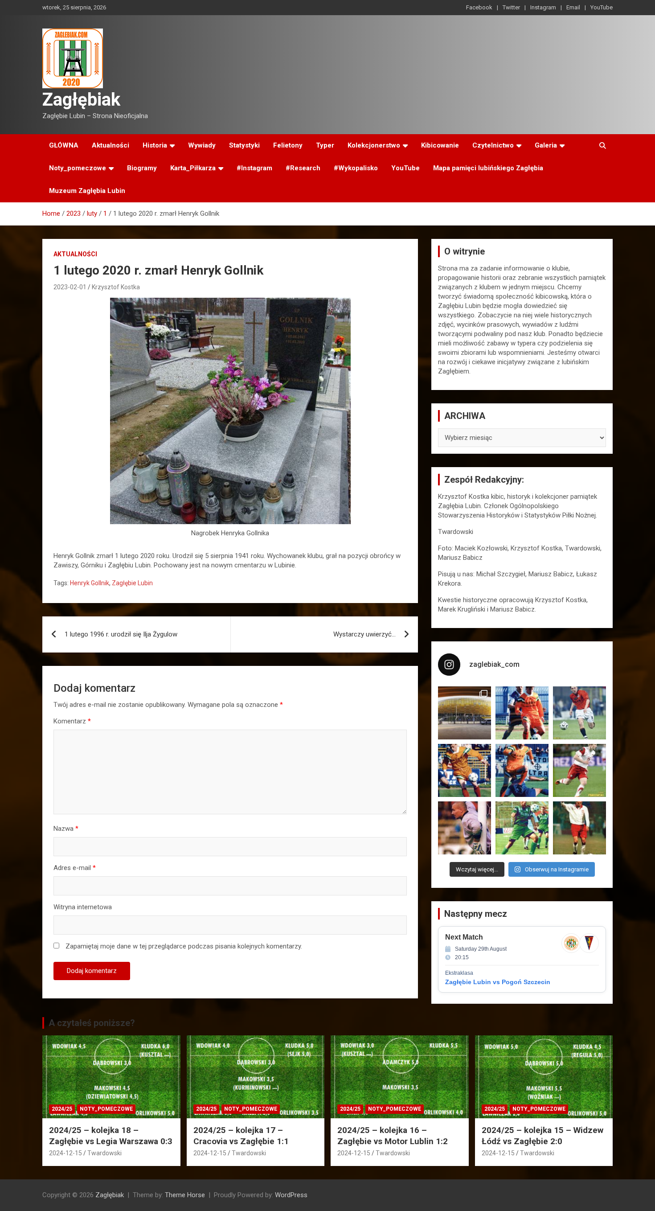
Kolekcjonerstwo (374, 145)
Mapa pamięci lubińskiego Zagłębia (488, 168)
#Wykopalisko (356, 168)
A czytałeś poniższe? (92, 1023)
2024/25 (62, 1109)
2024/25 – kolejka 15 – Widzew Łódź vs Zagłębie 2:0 (542, 1135)
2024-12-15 (65, 1153)
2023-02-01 (69, 287)
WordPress (291, 1195)
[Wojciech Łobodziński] (579, 712)
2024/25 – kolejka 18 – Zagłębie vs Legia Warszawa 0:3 (110, 1135)
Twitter (511, 7)
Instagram (543, 7)
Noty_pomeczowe (77, 168)
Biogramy (142, 168)
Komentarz (72, 721)
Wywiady (202, 145)
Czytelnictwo (493, 145)
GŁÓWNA (63, 145)
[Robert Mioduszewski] (464, 827)
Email (573, 7)
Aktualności (110, 145)
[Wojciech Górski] (464, 770)
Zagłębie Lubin (132, 583)
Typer (325, 145)
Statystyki (244, 145)
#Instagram (254, 168)
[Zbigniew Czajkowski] (522, 712)
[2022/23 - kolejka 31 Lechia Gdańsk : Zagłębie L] (464, 712)
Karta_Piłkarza (193, 168)
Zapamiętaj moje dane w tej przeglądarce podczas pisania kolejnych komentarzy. (184, 946)
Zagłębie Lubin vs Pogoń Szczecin (497, 981)
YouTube (601, 7)
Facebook (479, 7)
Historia (155, 145)
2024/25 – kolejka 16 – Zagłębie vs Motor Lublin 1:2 (392, 1135)
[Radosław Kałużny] (522, 827)
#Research (303, 168)
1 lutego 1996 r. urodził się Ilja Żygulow (121, 634)
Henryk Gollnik (89, 583)
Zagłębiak (81, 99)
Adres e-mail (74, 868)
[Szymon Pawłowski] (579, 770)
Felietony (288, 145)
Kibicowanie (440, 145)
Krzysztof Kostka (116, 287)
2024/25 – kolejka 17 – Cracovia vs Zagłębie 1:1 (241, 1135)
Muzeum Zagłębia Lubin (87, 191)
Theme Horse (185, 1195)
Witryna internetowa (82, 907)
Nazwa (65, 829)
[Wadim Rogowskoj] (522, 770)
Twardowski (104, 1153)
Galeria (546, 145)
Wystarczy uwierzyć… (364, 634)
